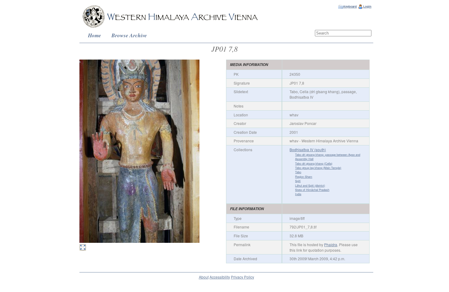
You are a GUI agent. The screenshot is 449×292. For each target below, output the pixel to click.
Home (94, 35)
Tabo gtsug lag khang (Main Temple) (318, 168)
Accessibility (220, 276)
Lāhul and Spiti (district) (310, 185)
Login (367, 6)
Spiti (298, 181)
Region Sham (303, 176)
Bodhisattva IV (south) (308, 149)
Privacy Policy (242, 276)
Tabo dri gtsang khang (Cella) (313, 163)
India (298, 194)
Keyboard (350, 6)
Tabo (298, 172)
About (204, 276)
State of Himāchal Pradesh (312, 190)
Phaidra (330, 244)
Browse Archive (129, 35)
